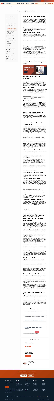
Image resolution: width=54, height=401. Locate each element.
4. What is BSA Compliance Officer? (10, 36)
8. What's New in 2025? (10, 53)
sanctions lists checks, (40, 303)
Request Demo (50, 3)
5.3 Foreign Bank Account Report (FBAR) (11, 45)
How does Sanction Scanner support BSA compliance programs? (33, 328)
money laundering (32, 35)
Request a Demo (24, 375)
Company (32, 3)
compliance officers (41, 29)
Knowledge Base (35, 390)
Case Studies (35, 384)
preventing (24, 21)
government (29, 20)
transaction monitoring (37, 92)
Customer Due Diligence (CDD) (27, 47)
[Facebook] (14, 389)
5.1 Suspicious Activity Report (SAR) (11, 41)
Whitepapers (35, 383)
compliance (26, 151)
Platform (18, 3)
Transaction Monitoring (19, 384)
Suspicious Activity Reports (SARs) (41, 36)
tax (32, 23)
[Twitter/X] (7, 389)
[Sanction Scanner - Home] (6, 3)
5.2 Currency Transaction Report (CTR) (10, 43)
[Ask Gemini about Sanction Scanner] (11, 392)
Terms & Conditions (43, 399)
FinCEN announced (32, 57)
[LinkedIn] (5, 389)
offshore (35, 203)
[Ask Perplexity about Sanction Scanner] (7, 392)
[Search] (43, 3)
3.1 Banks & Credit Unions (11, 25)
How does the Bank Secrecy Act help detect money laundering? (33, 312)
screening (44, 302)
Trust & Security (44, 383)
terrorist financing (26, 24)
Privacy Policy (38, 399)
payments (31, 84)
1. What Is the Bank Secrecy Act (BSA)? (11, 19)
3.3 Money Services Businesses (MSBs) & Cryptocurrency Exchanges (11, 29)
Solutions (22, 3)
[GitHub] (10, 389)
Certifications (43, 384)
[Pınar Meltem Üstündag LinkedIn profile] (28, 364)
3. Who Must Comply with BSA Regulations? (11, 23)
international (25, 91)
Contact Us (43, 389)
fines (26, 277)
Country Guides (35, 385)
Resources (27, 3)
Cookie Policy (47, 399)
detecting (43, 20)
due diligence (28, 146)
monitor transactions (41, 48)
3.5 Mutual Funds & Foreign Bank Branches (11, 33)
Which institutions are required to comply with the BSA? (34, 316)
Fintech (26, 384)
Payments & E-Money (27, 383)
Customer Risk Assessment (19, 390)
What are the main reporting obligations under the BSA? (34, 320)
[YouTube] (9, 389)
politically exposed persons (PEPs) (28, 147)
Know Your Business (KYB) (19, 389)
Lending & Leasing (27, 389)
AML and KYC (38, 119)
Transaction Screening (19, 385)
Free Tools (36, 3)
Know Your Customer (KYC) (39, 46)
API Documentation (35, 389)
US (44, 18)
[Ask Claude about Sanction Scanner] (9, 392)
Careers (43, 385)
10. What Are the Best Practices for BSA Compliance (11, 59)
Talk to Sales (30, 375)
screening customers (37, 97)
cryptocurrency (36, 24)
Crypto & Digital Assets (27, 385)
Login (45, 3)
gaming (24, 129)
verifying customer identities (33, 22)
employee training (40, 52)
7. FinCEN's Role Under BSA (10, 51)
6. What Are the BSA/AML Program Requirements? (10, 49)
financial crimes (29, 21)
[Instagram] (12, 389)
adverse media (27, 303)
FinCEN (36, 161)
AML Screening (18, 383)
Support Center (44, 390)
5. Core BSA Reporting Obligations (10, 39)
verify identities (31, 48)
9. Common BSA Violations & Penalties (11, 56)
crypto (45, 268)
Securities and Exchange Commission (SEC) (39, 104)
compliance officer (37, 53)
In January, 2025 (34, 286)
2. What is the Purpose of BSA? (11, 21)
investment (40, 102)
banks (24, 93)
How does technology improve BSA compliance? (33, 323)
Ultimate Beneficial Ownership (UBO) (37, 239)
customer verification (37, 144)
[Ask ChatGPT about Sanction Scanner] (5, 392)
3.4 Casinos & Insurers (10, 31)
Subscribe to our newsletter (8, 385)
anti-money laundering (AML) (27, 19)
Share (37, 331)
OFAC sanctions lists (31, 98)
